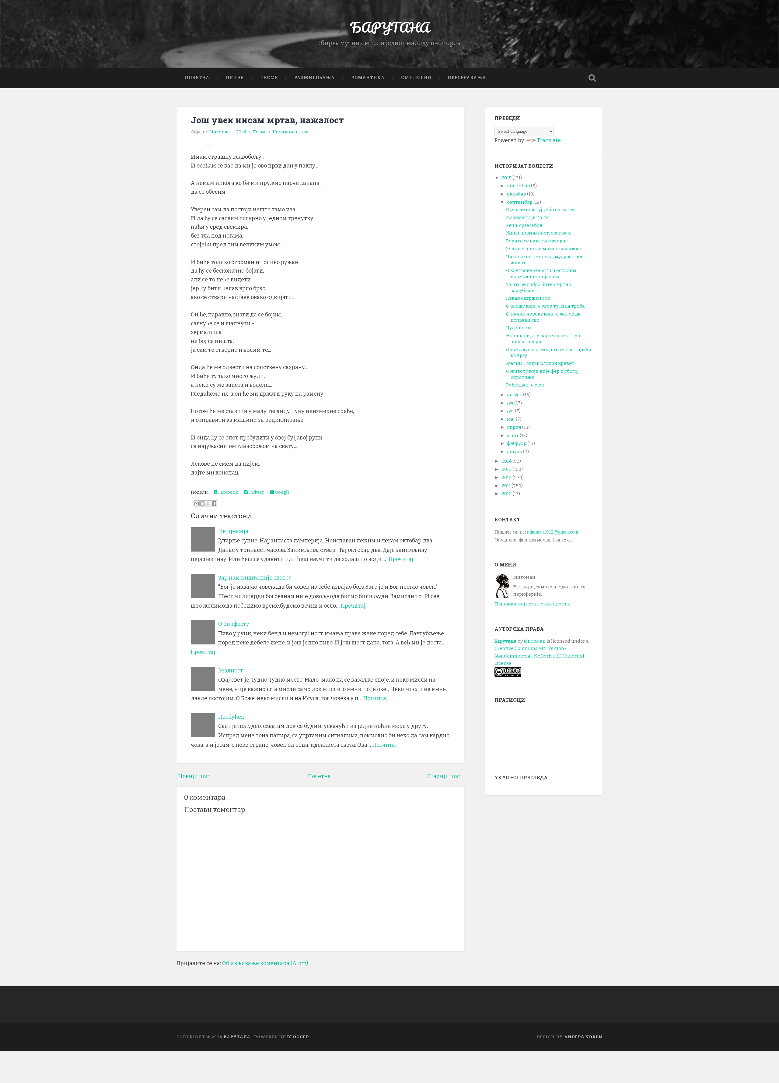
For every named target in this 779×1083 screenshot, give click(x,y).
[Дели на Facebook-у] (214, 503)
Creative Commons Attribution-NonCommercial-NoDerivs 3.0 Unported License (539, 656)
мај (511, 419)
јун (510, 411)
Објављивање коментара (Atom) (265, 963)
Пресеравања (467, 77)
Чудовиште (519, 327)
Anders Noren (583, 1036)
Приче (235, 77)
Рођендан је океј (525, 385)
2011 (506, 486)
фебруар (516, 443)
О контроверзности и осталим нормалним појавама (541, 273)
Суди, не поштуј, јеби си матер (541, 209)
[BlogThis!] (202, 503)
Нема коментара (290, 132)
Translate (549, 140)
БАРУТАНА (389, 27)
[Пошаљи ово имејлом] (197, 503)
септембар (520, 202)
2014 (506, 461)
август (514, 394)
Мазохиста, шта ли (527, 217)
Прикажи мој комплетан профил (532, 604)
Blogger (298, 1036)
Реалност (230, 670)
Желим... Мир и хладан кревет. (540, 363)
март (513, 435)
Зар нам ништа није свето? (254, 577)
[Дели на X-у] (208, 503)
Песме (269, 77)
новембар (518, 186)
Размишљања (314, 77)
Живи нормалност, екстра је (539, 233)
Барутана (505, 641)
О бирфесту (233, 624)
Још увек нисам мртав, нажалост (267, 120)
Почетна (197, 77)
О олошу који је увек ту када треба (545, 306)
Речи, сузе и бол (524, 225)
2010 (506, 493)
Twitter (256, 492)
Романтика (368, 77)
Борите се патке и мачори (535, 241)
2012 (506, 477)
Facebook (227, 492)
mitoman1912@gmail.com (552, 531)
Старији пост (445, 776)
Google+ (283, 492)
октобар (516, 194)
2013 (506, 469)
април (514, 427)
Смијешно (416, 77)
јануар (514, 451)
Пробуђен (231, 717)
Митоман (535, 641)
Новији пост (194, 776)
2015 (506, 178)
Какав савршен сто (528, 298)
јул (510, 403)
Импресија (233, 531)
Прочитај (401, 559)
